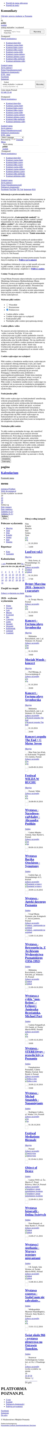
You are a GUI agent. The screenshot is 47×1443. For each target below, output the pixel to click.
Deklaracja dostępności (15, 1404)
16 (23, 575)
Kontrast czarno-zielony (15, 54)
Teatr (8, 530)
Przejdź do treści (12, 5)
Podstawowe (14, 310)
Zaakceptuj (6, 461)
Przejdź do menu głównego (17, 3)
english (4, 25)
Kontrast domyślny (13, 43)
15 (20, 575)
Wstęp (8, 606)
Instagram (5, 79)
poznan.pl (5, 489)
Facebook (5, 77)
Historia (9, 542)
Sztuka (8, 537)
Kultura (12, 489)
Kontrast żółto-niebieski (15, 59)
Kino (8, 552)
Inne (8, 540)
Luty (8, 610)
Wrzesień (9, 626)
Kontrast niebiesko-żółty (15, 61)
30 (23, 580)
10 (2, 575)
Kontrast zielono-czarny (15, 56)
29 (20, 580)
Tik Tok (20, 189)
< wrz (3, 564)
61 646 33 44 (6, 92)
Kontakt (9, 1402)
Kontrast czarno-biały (14, 45)
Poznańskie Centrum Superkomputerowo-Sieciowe (18, 1425)
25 (6, 580)
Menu (3, 142)
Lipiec (8, 622)
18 (6, 577)
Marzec (9, 612)
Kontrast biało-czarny (14, 47)
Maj (7, 617)
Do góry (28, 1382)
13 (13, 575)
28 (17, 580)
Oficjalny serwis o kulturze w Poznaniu (16, 16)
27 (13, 580)
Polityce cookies (37, 269)
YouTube (12, 189)
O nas (8, 1400)
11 (6, 575)
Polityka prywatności (14, 1406)
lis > (23, 564)
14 (17, 575)
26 (10, 580)
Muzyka (9, 528)
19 (10, 577)
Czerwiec (10, 619)
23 (23, 577)
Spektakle (10, 554)
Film (8, 533)
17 (2, 577)
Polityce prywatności (28, 260)
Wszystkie (13, 305)
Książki (9, 535)
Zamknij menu (7, 65)
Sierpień (9, 624)
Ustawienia (6, 459)
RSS (34, 189)
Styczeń (9, 608)
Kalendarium (9, 472)
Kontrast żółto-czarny (14, 50)
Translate (19, 140)
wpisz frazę (10, 32)
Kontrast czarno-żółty (14, 52)
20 (13, 577)
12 (10, 575)
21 (17, 577)
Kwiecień (10, 615)
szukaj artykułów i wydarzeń (13, 84)
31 (2, 583)
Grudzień (9, 633)
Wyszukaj (37, 32)
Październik (10, 628)
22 (20, 577)
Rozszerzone (14, 307)
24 (2, 580)
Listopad (9, 631)
